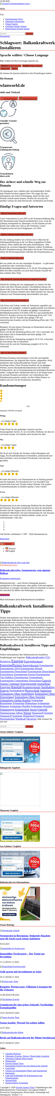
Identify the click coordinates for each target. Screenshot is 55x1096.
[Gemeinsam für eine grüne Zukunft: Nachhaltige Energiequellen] (9, 999)
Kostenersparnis (31, 687)
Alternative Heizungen (14, 21)
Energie (17, 661)
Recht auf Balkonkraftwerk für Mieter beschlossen (27, 1037)
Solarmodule (22, 709)
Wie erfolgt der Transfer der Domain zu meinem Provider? (23, 279)
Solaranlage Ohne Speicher (30, 696)
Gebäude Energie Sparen (15, 26)
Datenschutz (10, 1061)
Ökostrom (31, 719)
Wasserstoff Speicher (42, 713)
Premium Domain (10, 99)
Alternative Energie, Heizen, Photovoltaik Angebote (27, 1056)
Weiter (14, 69)
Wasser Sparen (11, 24)
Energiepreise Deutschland (13, 671)
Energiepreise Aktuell (31, 668)
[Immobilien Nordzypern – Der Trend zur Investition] (12, 948)
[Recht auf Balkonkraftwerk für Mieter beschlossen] (11, 1032)
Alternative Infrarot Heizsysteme (19, 1058)
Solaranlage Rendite (20, 706)
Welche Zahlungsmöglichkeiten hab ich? (16, 234)
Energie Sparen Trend (25, 1087)
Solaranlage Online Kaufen (15, 700)
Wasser (27, 712)
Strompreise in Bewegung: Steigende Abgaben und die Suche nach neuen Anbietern (25, 937)
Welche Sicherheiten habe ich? (13, 213)
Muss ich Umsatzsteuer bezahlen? (14, 300)
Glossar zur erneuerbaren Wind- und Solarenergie (26, 1071)
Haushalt (16, 687)
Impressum (4, 539)
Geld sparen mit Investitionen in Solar (21, 971)
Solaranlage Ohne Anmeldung (17, 693)
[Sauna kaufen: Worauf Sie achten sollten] (9, 1017)
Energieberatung (33, 661)
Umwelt (42, 709)
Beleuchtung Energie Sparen (17, 29)
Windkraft (20, 719)
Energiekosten (31, 665)
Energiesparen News (14, 19)
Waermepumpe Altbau (11, 713)
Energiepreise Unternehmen (28, 677)
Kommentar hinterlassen (10, 578)
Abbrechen (5, 69)
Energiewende (28, 683)
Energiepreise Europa (25, 674)
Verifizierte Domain (29, 99)
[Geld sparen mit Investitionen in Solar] (12, 966)
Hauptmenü (5, 36)
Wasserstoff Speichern (11, 716)
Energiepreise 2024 (10, 668)
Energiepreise (46, 665)
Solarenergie (7, 709)
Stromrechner (11, 1080)
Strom (33, 709)
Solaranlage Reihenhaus (25, 703)
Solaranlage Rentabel (41, 706)
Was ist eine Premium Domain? (13, 353)
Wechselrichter (7, 719)
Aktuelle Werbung (13, 1054)
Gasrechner (10, 1068)
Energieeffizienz (11, 665)
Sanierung (46, 690)
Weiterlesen (5, 595)
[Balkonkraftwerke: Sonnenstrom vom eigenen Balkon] (27, 562)
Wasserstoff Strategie (33, 716)
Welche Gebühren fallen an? (12, 258)
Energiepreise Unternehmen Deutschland (21, 680)
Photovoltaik (32, 690)
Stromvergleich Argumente (16, 1083)
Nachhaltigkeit (16, 690)
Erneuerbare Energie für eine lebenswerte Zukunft (26, 1066)
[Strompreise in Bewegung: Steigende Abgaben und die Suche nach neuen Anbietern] (9, 930)
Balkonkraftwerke (35, 657)
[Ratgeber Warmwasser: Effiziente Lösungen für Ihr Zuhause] (9, 981)
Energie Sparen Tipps (14, 1063)
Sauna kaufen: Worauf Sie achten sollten (22, 1022)
